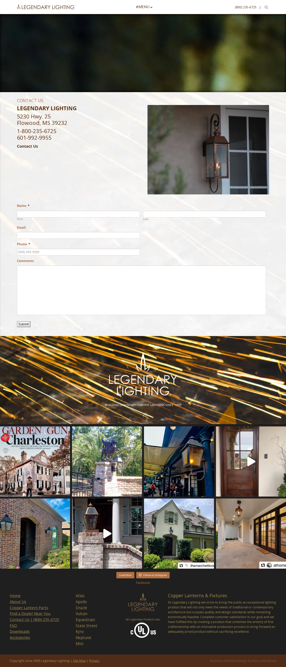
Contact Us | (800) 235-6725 (34, 619)
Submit (23, 324)
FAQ (13, 625)
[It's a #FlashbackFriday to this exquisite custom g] (107, 461)
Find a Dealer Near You (30, 613)
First (20, 219)
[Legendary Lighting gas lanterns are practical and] (35, 533)
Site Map (79, 661)
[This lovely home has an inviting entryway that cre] (179, 533)
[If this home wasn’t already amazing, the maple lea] (251, 461)
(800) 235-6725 (245, 7)
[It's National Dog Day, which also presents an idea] (35, 461)
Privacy (94, 661)
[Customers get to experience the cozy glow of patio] (179, 461)
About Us (18, 601)
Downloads (20, 631)
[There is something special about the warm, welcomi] (251, 533)
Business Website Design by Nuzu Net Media (243, 661)
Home (15, 595)
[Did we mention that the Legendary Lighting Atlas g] (107, 533)
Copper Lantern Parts (29, 607)
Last (146, 219)
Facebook (143, 583)
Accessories (20, 637)
